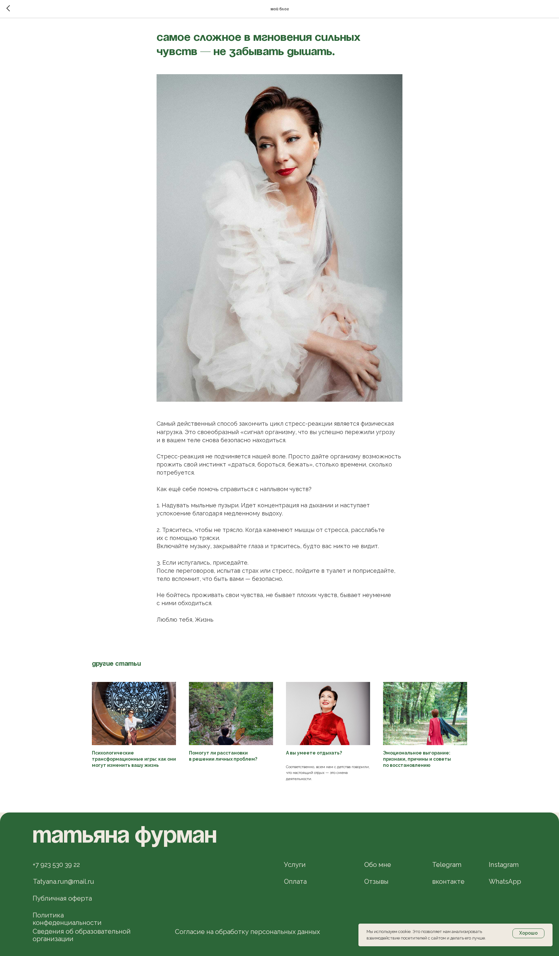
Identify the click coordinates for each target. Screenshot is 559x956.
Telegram (447, 865)
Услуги (295, 865)
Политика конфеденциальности (67, 919)
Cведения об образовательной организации (82, 935)
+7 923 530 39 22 (56, 865)
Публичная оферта (62, 898)
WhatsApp (505, 881)
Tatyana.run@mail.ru (63, 881)
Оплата (295, 881)
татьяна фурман (125, 836)
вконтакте (448, 881)
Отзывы (376, 881)
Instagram (504, 865)
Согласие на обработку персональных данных (247, 932)
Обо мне (377, 865)
